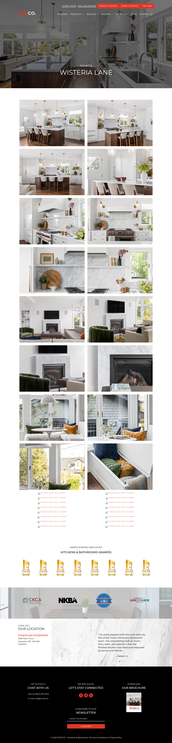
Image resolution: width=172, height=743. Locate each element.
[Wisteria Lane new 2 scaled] (120, 342)
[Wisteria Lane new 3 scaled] (52, 391)
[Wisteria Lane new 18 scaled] (120, 504)
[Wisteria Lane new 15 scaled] (52, 499)
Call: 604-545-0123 (87, 6)
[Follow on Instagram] (86, 695)
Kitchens (62, 14)
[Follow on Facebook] (81, 695)
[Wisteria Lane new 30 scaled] (120, 523)
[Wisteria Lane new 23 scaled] (52, 509)
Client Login (69, 6)
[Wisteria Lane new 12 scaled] (52, 146)
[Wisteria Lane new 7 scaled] (52, 490)
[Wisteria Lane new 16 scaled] (120, 499)
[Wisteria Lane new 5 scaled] (52, 441)
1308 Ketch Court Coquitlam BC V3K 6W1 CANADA (29, 641)
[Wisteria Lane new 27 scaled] (52, 518)
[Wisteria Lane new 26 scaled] (120, 513)
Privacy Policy (115, 737)
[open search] (151, 14)
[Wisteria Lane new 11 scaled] (52, 195)
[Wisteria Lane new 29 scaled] (52, 523)
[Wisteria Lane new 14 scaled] (120, 494)
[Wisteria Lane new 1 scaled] (52, 342)
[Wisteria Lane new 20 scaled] (120, 244)
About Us (121, 14)
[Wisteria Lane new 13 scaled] (120, 146)
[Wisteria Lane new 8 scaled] (120, 490)
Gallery (105, 14)
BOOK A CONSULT (130, 6)
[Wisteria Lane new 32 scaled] (120, 528)
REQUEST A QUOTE (108, 6)
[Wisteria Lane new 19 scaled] (52, 244)
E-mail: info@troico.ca (38, 698)
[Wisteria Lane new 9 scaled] (52, 494)
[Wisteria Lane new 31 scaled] (52, 528)
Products (75, 14)
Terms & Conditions (98, 737)
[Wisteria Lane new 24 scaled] (120, 509)
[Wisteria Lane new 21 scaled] (52, 293)
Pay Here (147, 6)
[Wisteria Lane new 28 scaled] (120, 518)
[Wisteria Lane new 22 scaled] (120, 293)
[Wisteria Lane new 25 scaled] (52, 513)
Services (91, 14)
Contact (144, 14)
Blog (134, 14)
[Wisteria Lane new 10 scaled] (120, 195)
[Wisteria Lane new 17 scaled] (52, 504)
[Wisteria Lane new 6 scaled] (120, 441)
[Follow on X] (91, 695)
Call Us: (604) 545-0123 (38, 694)
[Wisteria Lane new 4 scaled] (120, 391)
